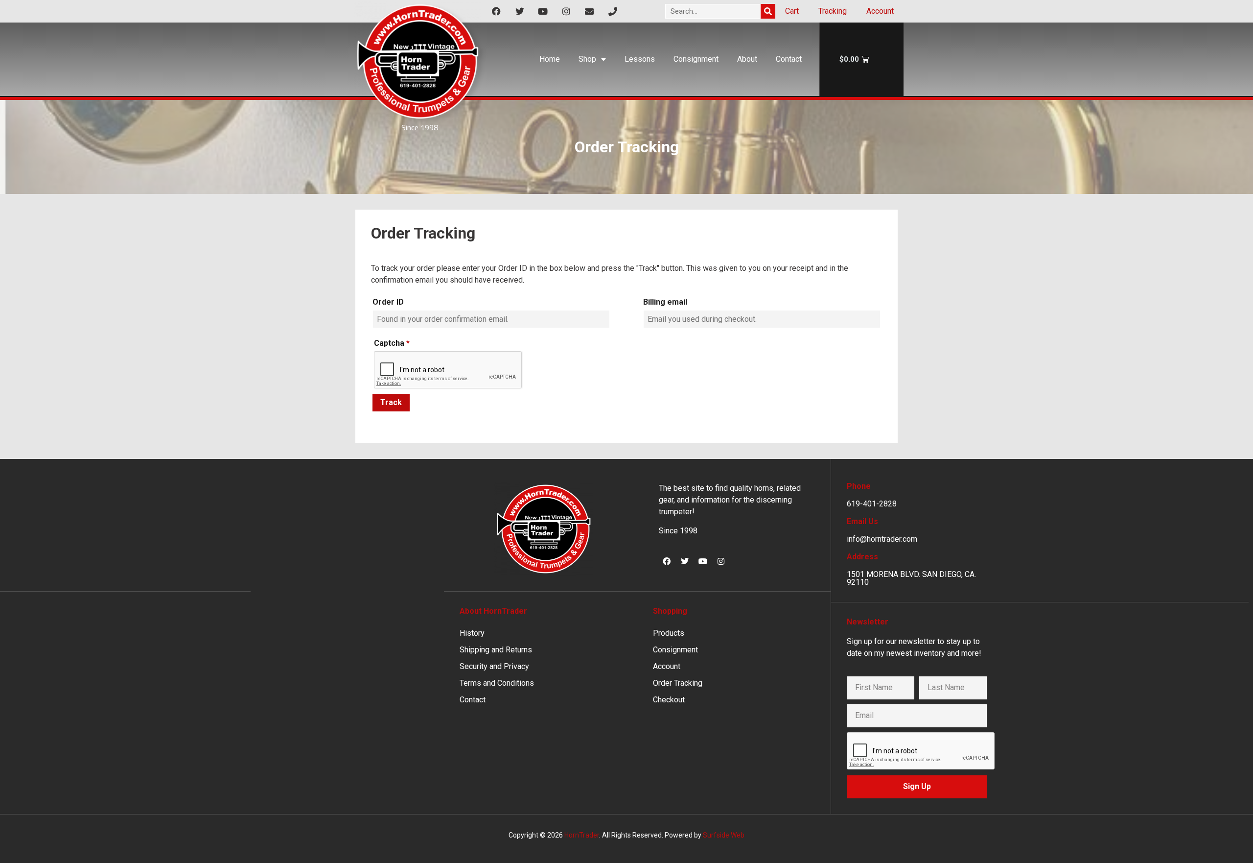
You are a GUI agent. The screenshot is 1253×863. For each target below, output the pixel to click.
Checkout (669, 699)
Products (668, 633)
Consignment (696, 59)
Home (549, 59)
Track (391, 402)
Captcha (392, 343)
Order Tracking (677, 683)
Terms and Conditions (497, 683)
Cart (792, 11)
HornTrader (581, 835)
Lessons (640, 59)
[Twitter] (685, 561)
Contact (789, 59)
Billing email (665, 302)
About (747, 59)
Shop (587, 59)
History (472, 633)
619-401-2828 (872, 503)
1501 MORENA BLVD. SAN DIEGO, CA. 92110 (911, 578)
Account (880, 11)
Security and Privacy (494, 666)
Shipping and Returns (496, 649)
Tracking (832, 11)
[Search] (768, 11)
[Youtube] (703, 561)
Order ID (388, 302)
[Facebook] (666, 561)
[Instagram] (721, 561)
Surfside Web (723, 835)
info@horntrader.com (882, 539)
